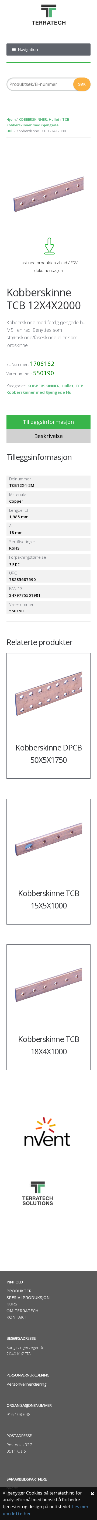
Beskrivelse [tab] (48, 436)
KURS (11, 1303)
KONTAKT (16, 1317)
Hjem (11, 119)
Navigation (28, 49)
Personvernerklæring (26, 1384)
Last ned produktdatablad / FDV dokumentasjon (49, 266)
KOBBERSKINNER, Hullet (39, 119)
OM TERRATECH (22, 1310)
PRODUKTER (19, 1290)
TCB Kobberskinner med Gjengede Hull (37, 125)
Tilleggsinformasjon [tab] (48, 421)
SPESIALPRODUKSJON (28, 1297)
